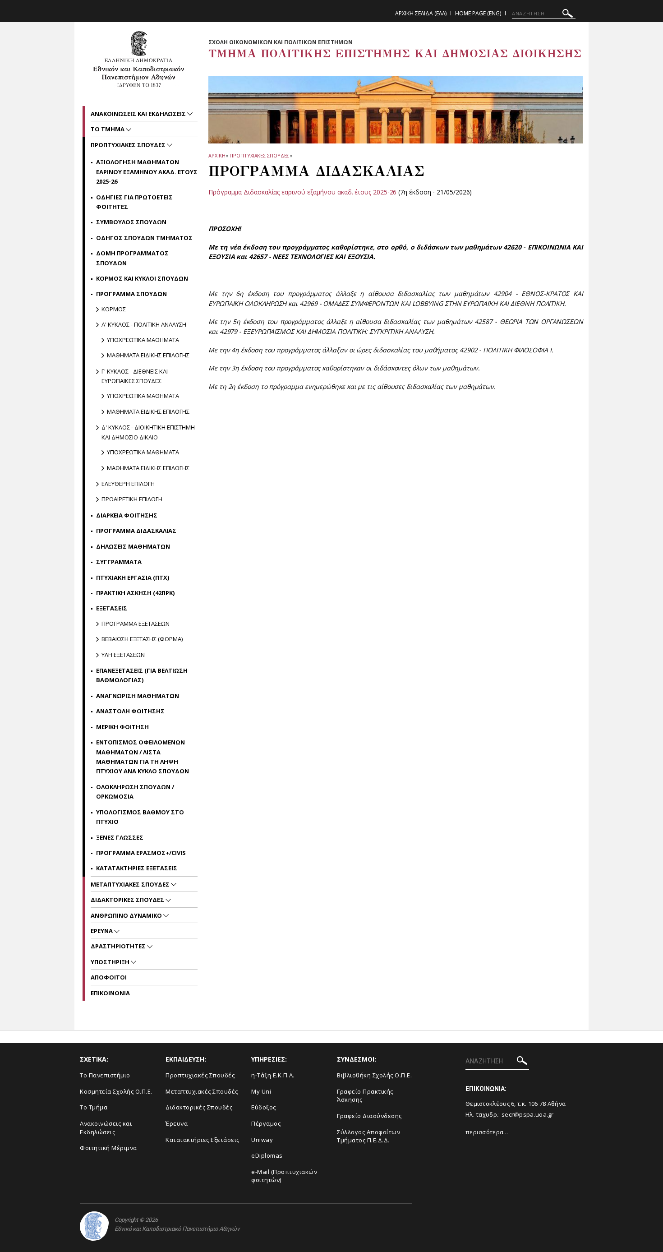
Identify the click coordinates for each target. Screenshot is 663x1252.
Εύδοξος (263, 1107)
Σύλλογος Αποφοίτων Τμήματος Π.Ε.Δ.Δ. (368, 1136)
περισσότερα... (486, 1132)
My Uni (261, 1091)
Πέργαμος (266, 1123)
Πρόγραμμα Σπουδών (131, 294)
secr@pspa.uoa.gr (528, 1114)
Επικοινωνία (110, 993)
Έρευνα (102, 931)
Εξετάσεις (111, 608)
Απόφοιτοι (109, 977)
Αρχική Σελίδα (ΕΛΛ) (421, 13)
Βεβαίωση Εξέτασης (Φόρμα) (142, 639)
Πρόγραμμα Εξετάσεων (135, 623)
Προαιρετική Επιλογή (131, 499)
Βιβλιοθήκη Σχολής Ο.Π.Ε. (374, 1075)
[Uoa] (94, 1226)
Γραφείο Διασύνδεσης (369, 1116)
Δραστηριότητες (119, 946)
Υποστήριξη (111, 962)
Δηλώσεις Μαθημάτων (133, 546)
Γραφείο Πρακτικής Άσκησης (365, 1095)
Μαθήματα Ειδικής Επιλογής (148, 355)
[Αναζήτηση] (568, 15)
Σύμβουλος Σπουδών (131, 222)
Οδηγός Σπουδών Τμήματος (144, 238)
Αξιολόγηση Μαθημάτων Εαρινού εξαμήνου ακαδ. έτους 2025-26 (147, 171)
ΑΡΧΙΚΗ (216, 155)
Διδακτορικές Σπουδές (128, 900)
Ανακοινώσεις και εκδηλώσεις (139, 114)
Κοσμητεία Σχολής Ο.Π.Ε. (116, 1091)
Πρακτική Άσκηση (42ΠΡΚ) (135, 593)
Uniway (262, 1140)
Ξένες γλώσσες (119, 837)
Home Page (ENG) (478, 13)
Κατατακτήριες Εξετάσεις (136, 868)
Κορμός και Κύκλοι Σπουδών (142, 278)
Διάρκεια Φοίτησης (126, 515)
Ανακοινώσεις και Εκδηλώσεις (106, 1127)
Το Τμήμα (108, 129)
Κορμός (113, 309)
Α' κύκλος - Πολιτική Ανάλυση (143, 324)
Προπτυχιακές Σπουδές (259, 155)
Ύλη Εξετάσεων (123, 655)
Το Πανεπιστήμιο (105, 1075)
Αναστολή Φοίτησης (130, 711)
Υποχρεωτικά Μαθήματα (143, 340)
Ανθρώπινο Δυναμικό (127, 915)
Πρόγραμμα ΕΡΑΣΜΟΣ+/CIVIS (141, 853)
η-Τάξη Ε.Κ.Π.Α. (273, 1075)
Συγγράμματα (119, 562)
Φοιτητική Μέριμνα (108, 1148)
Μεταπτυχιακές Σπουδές (131, 884)
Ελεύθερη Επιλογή (128, 484)
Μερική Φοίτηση (122, 727)
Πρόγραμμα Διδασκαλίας (136, 531)
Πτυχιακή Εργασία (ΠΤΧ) (132, 577)
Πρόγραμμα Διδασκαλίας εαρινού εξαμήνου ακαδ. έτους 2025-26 (302, 192)
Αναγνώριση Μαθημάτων (137, 696)
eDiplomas (267, 1155)
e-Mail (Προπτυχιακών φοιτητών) (284, 1176)
